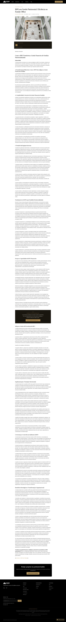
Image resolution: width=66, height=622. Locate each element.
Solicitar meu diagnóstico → (33, 320)
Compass (24, 584)
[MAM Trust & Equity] (6, 1)
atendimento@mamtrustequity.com (8, 603)
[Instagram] (6, 588)
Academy (26, 1)
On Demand (25, 591)
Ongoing (37, 586)
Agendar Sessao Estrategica (33, 573)
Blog (31, 1)
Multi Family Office (26, 589)
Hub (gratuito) (38, 584)
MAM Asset (24, 594)
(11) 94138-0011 (5, 604)
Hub (22, 1)
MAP (23, 586)
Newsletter (50, 586)
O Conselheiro (25, 592)
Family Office (17, 1)
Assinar (19, 600)
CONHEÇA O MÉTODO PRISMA (21, 558)
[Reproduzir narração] (16, 45)
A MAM (12, 1)
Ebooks (50, 589)
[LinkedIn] (4, 588)
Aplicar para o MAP (58, 1)
